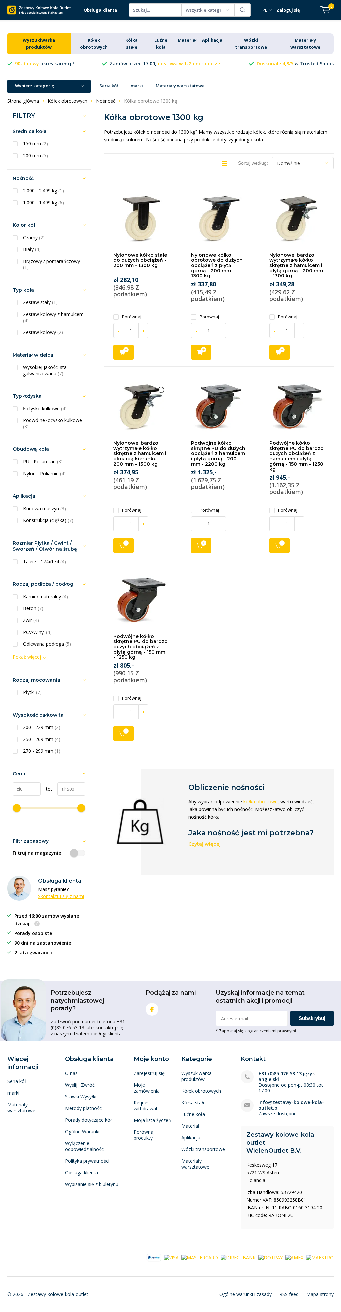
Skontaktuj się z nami (61, 896)
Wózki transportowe (203, 1149)
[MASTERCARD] (199, 1257)
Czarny (34, 238)
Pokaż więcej (27, 657)
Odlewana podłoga (47, 644)
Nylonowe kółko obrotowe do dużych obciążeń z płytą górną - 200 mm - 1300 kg (217, 265)
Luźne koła (193, 1114)
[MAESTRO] (320, 1257)
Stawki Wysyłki (80, 1096)
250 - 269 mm (41, 739)
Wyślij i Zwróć (80, 1085)
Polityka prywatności (87, 1161)
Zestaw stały (40, 302)
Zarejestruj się (149, 1073)
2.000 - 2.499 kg (43, 191)
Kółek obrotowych (201, 1091)
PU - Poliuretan (43, 462)
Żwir (31, 620)
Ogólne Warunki (82, 1131)
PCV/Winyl (37, 632)
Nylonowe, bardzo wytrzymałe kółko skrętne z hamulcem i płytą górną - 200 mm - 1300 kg (296, 265)
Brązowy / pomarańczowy (51, 264)
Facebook (152, 1009)
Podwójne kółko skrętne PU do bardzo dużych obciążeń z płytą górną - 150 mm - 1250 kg (140, 646)
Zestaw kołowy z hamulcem (53, 317)
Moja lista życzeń (152, 1120)
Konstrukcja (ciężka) (48, 520)
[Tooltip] (37, 924)
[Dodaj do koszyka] (123, 352)
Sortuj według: (253, 163)
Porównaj (131, 317)
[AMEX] (294, 1257)
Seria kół (108, 86)
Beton (33, 608)
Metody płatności (84, 1108)
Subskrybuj (312, 1018)
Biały (32, 249)
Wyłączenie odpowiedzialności (85, 1146)
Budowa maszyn (44, 509)
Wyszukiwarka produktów (196, 1076)
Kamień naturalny (45, 597)
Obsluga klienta (81, 1172)
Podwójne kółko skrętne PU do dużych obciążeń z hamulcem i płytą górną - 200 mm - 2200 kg (218, 453)
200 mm (35, 156)
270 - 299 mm (41, 751)
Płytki (32, 692)
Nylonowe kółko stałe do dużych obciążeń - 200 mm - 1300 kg (140, 260)
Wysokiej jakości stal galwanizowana (45, 370)
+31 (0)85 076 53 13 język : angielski (288, 1076)
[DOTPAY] (270, 1257)
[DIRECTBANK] (238, 1257)
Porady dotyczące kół (88, 1120)
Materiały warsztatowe (180, 86)
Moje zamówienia (147, 1088)
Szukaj (243, 10)
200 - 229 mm (41, 727)
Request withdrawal (145, 1105)
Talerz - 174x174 (44, 562)
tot (46, 789)
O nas (71, 1073)
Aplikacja (212, 40)
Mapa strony (320, 1294)
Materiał (187, 40)
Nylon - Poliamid (44, 474)
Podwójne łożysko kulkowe (52, 423)
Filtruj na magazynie (37, 853)
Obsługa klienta (100, 10)
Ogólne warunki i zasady (245, 1294)
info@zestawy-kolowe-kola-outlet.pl (291, 1105)
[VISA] (171, 1257)
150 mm (35, 144)
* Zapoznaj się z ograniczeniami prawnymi (256, 1030)
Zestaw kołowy (43, 332)
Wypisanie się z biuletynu (91, 1184)
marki (137, 86)
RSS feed (289, 1294)
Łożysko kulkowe (45, 409)
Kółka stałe (193, 1102)
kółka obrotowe (260, 801)
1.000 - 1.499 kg (43, 203)
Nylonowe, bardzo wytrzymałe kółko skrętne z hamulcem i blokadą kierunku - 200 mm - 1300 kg (139, 453)
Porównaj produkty (144, 1135)
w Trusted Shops (295, 63)
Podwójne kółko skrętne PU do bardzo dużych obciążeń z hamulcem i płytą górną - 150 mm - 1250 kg (296, 456)
